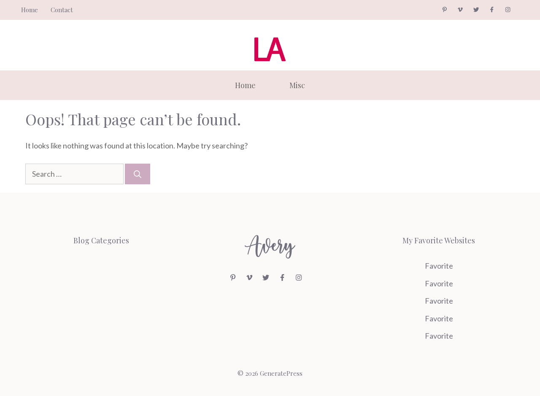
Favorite (439, 265)
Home (29, 9)
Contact (62, 9)
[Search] (137, 174)
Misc (297, 85)
